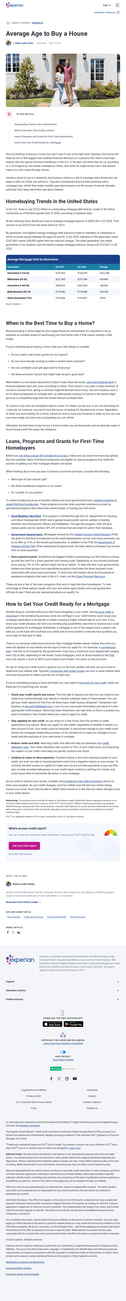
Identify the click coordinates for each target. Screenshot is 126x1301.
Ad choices (92, 1090)
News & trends (20, 23)
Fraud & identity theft (56, 917)
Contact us (92, 1108)
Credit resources (14, 999)
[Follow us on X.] (59, 1079)
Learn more (75, 1148)
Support (10, 981)
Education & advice (16, 990)
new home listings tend (100, 382)
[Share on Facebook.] (8, 931)
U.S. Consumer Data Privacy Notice (34, 1102)
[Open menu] (115, 5)
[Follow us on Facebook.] (51, 1079)
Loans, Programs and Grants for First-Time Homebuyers (43, 136)
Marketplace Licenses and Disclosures (25, 1262)
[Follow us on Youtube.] (74, 1079)
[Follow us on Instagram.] (67, 1079)
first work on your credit (92, 682)
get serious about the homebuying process (43, 455)
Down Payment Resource (90, 576)
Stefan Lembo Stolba (24, 43)
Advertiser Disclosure (105, 12)
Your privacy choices (63, 1059)
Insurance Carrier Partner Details (22, 1274)
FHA (111, 655)
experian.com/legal (30, 1125)
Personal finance (77, 917)
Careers (92, 1096)
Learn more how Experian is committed (63, 1043)
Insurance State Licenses (18, 1268)
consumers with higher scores (67, 671)
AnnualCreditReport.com (39, 706)
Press (34, 1108)
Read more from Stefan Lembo (22, 902)
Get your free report (24, 845)
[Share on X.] (13, 931)
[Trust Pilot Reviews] (63, 1069)
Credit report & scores (33, 917)
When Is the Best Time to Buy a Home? (34, 130)
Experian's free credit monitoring (84, 781)
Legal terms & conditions (33, 1090)
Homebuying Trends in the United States (35, 124)
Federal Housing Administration (92, 534)
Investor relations (92, 1102)
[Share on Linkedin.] (19, 931)
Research (37, 23)
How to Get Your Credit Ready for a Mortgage (37, 142)
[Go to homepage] (8, 23)
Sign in (107, 5)
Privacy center (34, 1096)
